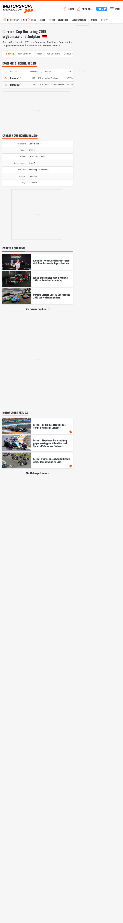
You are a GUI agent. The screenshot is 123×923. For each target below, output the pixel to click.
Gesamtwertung (79, 19)
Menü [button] (118, 8)
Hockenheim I (25, 53)
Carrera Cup (34, 144)
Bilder (42, 19)
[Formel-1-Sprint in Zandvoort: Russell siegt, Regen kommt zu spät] (37, 460)
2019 (31, 150)
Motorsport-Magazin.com (18, 8)
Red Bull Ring (53, 53)
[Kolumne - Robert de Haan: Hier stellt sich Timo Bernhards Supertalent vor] (37, 262)
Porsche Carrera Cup (17, 19)
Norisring (33, 176)
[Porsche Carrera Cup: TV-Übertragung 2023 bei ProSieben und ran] (37, 296)
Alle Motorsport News (36, 473)
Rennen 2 (15, 85)
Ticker (71, 8)
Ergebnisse (63, 19)
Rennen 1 (14, 78)
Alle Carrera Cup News (36, 309)
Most (39, 53)
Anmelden (87, 8)
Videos (51, 19)
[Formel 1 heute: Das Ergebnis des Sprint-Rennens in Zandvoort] (37, 426)
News (33, 19)
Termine (93, 19)
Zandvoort (69, 53)
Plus (100, 8)
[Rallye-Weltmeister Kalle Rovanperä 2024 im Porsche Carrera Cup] (37, 279)
